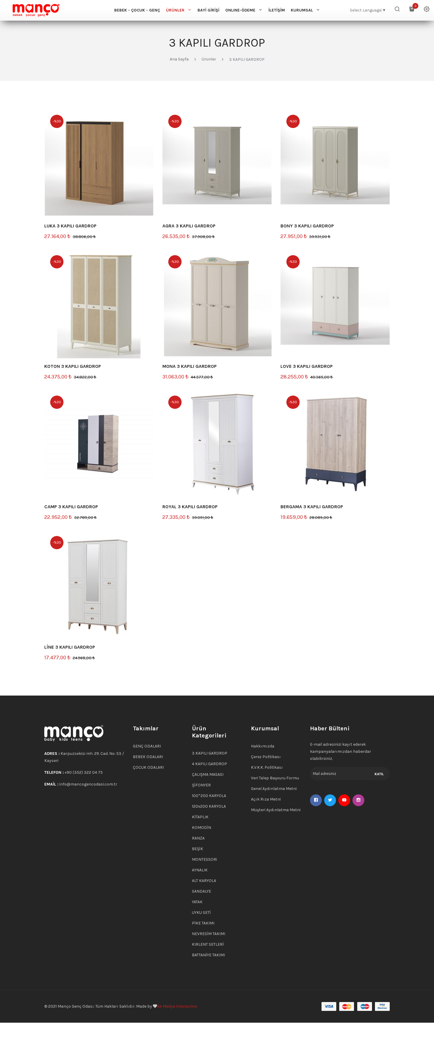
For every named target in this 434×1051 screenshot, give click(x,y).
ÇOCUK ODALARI (148, 767)
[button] (397, 10)
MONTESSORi (204, 859)
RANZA (198, 838)
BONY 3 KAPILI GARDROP (307, 226)
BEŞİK (197, 848)
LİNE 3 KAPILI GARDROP (69, 647)
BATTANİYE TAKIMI (208, 954)
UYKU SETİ (201, 912)
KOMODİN (201, 827)
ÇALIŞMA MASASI (207, 774)
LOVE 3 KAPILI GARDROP (306, 366)
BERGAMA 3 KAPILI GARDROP (311, 506)
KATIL (379, 774)
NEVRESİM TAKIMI (208, 933)
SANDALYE (201, 891)
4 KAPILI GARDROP (209, 763)
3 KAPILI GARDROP (209, 753)
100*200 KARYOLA (209, 795)
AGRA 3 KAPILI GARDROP (189, 226)
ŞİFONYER (201, 785)
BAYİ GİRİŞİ (208, 10)
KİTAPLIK (200, 816)
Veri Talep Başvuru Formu (275, 778)
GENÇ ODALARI (147, 746)
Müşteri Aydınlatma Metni (276, 809)
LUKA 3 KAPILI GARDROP (70, 226)
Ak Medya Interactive (177, 1006)
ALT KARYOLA (204, 880)
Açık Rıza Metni (266, 799)
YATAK (197, 901)
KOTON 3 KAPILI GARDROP (72, 366)
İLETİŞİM (276, 10)
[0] (412, 10)
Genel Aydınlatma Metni (274, 788)
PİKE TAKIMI (203, 923)
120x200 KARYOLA (209, 806)
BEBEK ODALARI (148, 756)
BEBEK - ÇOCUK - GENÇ (137, 10)
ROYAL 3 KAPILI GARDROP (190, 506)
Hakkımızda (262, 746)
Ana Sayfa (179, 59)
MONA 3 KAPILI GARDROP (189, 366)
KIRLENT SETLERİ (208, 944)
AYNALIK (200, 870)
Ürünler (209, 59)
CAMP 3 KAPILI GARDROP (71, 506)
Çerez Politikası (266, 756)
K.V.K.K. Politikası (267, 767)
